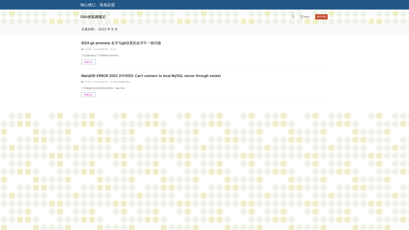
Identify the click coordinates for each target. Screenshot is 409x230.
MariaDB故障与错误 (121, 82)
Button (321, 16)
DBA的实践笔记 (93, 17)
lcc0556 (87, 49)
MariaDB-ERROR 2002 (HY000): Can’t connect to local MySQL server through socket (151, 76)
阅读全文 (88, 62)
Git (114, 49)
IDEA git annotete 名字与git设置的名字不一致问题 (121, 43)
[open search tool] (293, 16)
